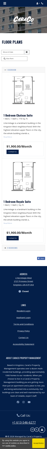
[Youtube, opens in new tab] (29, 402)
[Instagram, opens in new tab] (23, 402)
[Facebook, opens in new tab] (18, 402)
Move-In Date (8, 52)
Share (42, 258)
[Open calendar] (26, 52)
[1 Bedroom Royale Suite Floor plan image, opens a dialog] (23, 176)
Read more (8, 137)
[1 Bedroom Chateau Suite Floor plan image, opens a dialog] (23, 90)
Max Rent (9, 58)
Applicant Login (23, 317)
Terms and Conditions (23, 324)
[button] (38, 3)
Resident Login (23, 310)
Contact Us (23, 337)
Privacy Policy (23, 330)
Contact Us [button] (13, 151)
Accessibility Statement (23, 344)
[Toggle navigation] (5, 3)
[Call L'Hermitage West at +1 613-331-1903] (42, 3)
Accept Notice (38, 443)
